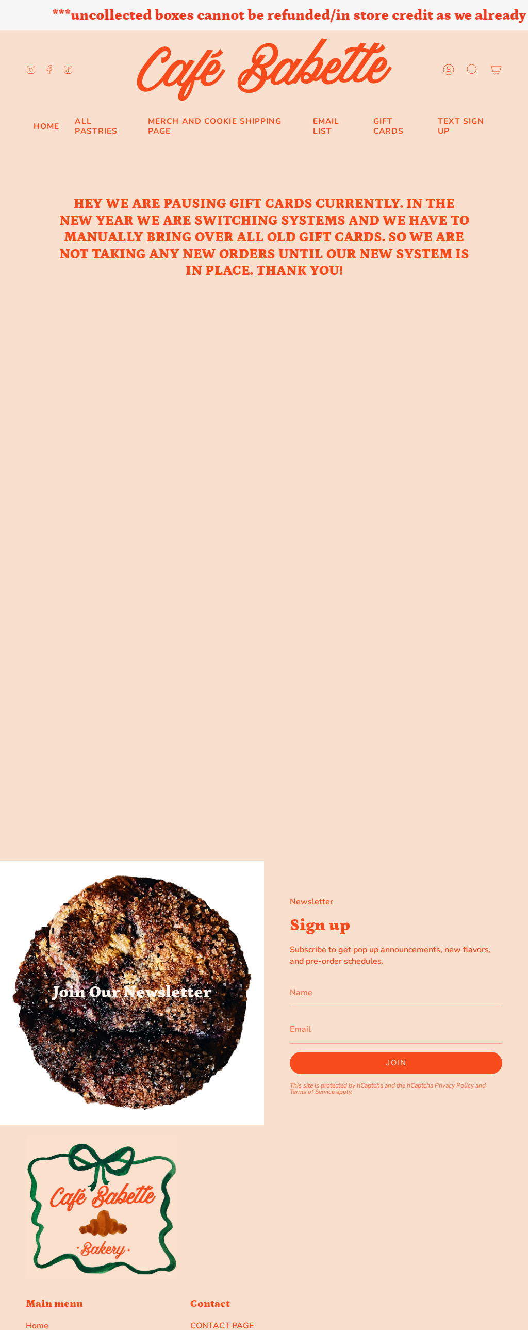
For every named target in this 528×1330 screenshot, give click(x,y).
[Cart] (496, 69)
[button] (472, 69)
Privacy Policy (454, 1085)
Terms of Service (312, 1091)
